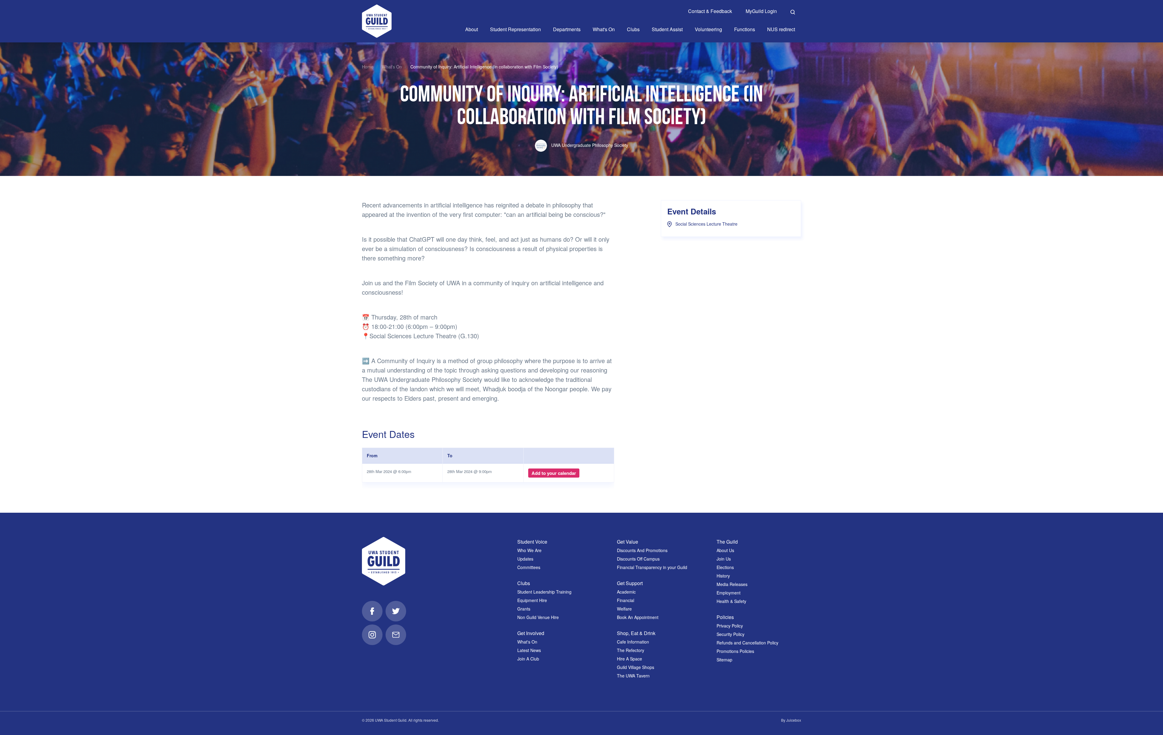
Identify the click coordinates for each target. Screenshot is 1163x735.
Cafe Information (633, 642)
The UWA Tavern (633, 676)
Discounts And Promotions (642, 550)
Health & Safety (731, 601)
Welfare (624, 609)
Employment (729, 593)
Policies (725, 617)
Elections (725, 567)
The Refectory (630, 650)
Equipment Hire (532, 600)
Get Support (630, 583)
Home (367, 67)
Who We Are (529, 550)
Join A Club (528, 659)
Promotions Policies (735, 651)
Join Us (724, 559)
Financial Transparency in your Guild (652, 567)
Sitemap (724, 660)
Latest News (529, 650)
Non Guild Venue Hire (538, 617)
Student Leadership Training (544, 592)
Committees (528, 567)
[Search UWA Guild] (792, 11)
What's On (392, 67)
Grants (523, 609)
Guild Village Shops (635, 667)
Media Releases (732, 584)
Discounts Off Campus (638, 559)
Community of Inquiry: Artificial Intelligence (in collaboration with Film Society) (484, 67)
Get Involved (530, 633)
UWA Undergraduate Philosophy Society (589, 145)
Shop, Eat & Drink (636, 633)
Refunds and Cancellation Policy (747, 643)
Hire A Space (629, 659)
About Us (725, 550)
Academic (626, 592)
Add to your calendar (554, 473)
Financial (625, 600)
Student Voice (532, 541)
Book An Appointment (637, 617)
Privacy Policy (730, 626)
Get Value (627, 541)
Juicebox (793, 720)
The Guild (727, 541)
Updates (525, 559)
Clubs (523, 583)
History (723, 576)
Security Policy (730, 634)
